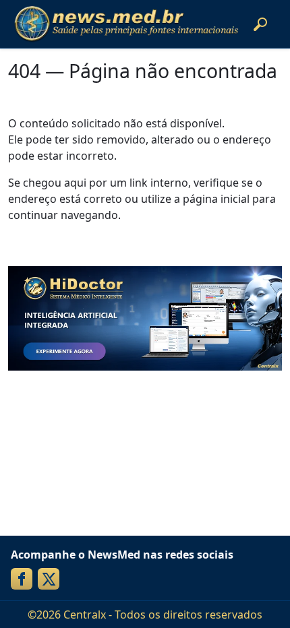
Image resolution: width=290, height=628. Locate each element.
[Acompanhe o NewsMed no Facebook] (21, 579)
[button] (260, 24)
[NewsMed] (126, 23)
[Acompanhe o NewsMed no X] (48, 579)
